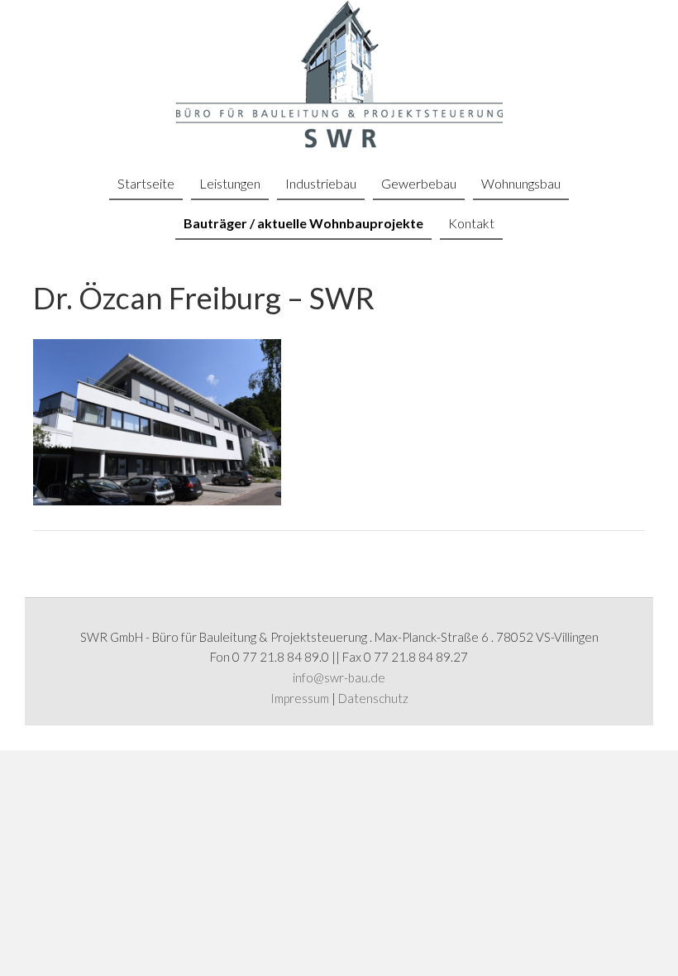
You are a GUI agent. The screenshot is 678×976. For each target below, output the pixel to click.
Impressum (299, 698)
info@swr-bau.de (339, 677)
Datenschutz (373, 698)
